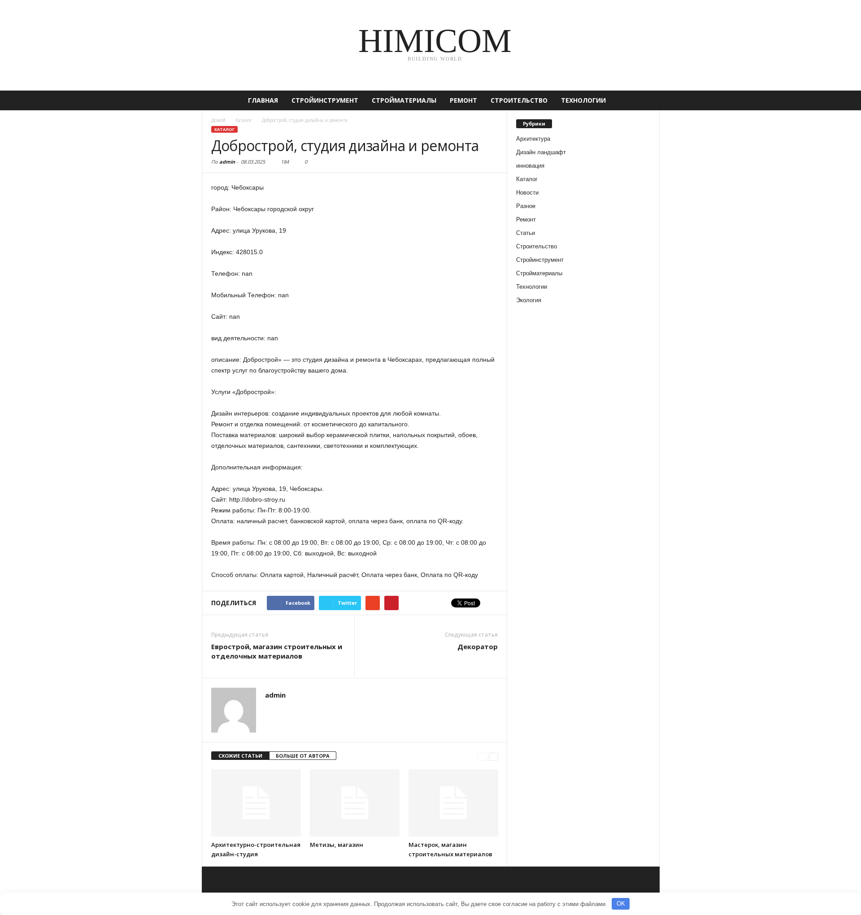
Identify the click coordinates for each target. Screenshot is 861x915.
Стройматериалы (404, 100)
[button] (646, 100)
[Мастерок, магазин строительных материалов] (453, 803)
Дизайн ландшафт (541, 152)
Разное (525, 206)
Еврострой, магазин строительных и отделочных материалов (276, 651)
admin (227, 161)
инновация (530, 165)
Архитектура (533, 138)
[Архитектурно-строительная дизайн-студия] (256, 803)
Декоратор (477, 646)
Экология (528, 300)
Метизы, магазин (336, 845)
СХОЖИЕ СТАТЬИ (240, 755)
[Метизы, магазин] (355, 803)
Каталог (224, 129)
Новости (527, 192)
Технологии (583, 100)
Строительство (519, 100)
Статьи (525, 233)
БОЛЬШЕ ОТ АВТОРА (303, 755)
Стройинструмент (324, 100)
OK (621, 903)
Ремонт (463, 100)
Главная (263, 100)
